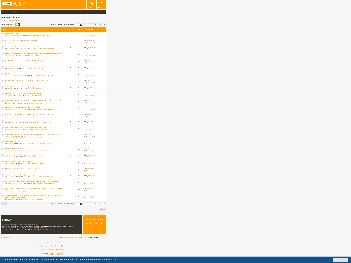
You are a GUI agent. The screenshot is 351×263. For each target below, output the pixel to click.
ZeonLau (9, 82)
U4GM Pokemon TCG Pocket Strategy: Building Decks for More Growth (27, 80)
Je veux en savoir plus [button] (109, 259)
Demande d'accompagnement (15, 148)
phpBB (47, 246)
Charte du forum (43, 229)
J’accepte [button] (341, 259)
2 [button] (84, 25)
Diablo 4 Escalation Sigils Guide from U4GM (19, 162)
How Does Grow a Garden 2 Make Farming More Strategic (23, 93)
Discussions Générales (36, 68)
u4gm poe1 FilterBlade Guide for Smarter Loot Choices (22, 168)
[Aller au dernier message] (91, 34)
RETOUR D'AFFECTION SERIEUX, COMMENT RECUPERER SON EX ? (25, 60)
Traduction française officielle (51, 249)
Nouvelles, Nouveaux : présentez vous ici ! (38, 35)
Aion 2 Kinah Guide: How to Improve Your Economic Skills (23, 47)
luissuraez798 (11, 157)
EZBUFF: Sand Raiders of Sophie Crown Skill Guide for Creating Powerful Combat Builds (33, 53)
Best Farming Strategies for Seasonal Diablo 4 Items (22, 40)
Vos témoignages (34, 55)
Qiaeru (63, 249)
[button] (78, 24)
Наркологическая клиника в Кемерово (18, 121)
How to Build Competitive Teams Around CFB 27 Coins (22, 108)
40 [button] (100, 25)
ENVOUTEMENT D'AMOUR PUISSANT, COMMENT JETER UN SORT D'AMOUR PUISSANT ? (32, 67)
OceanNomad (11, 42)
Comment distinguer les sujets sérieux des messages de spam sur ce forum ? (30, 114)
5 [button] (95, 25)
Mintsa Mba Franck (12, 75)
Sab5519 (9, 150)
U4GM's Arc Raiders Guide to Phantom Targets (20, 155)
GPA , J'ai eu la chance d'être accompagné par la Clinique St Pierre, (26, 127)
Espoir (7, 73)
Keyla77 (9, 129)
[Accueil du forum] (13, 4)
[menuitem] (91, 4)
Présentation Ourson (12, 33)
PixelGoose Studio (60, 253)
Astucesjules (11, 62)
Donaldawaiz (11, 103)
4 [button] (91, 25)
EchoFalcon (10, 55)
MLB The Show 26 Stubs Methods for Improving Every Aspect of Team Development (31, 182)
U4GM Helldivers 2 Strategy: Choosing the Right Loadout (23, 87)
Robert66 (10, 143)
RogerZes (10, 122)
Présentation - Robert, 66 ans (14, 142)
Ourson (9, 35)
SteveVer (10, 116)
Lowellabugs (10, 192)
